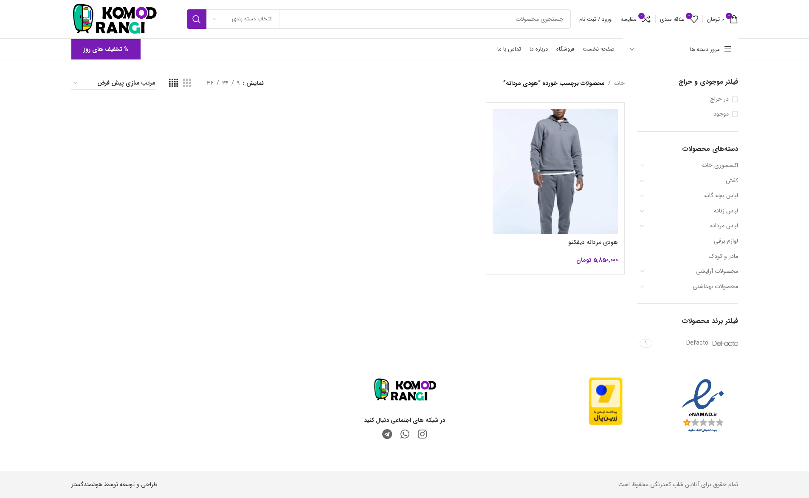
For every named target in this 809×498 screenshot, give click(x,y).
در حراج (719, 99)
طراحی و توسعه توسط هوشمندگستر (114, 484)
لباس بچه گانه (721, 195)
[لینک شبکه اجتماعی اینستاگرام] (422, 435)
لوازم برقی (726, 241)
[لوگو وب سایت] (114, 18)
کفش (732, 180)
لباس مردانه (724, 225)
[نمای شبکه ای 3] (187, 83)
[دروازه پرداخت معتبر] (606, 400)
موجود (721, 114)
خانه (619, 83)
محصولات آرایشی (717, 271)
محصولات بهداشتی (715, 286)
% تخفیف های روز (106, 49)
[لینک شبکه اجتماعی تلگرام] (387, 435)
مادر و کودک (723, 256)
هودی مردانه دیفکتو (593, 242)
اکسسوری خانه (720, 165)
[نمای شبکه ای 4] (173, 83)
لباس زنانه (726, 210)
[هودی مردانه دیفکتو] (555, 172)
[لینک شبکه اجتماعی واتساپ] (405, 435)
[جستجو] (196, 19)
